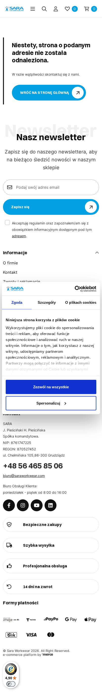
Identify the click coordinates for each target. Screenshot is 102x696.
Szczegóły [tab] (47, 302)
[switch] (10, 684)
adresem (19, 236)
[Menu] (32, 8)
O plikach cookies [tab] (80, 302)
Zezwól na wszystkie (51, 387)
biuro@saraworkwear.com (24, 476)
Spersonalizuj (48, 403)
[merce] (47, 655)
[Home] (14, 8)
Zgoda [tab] (17, 302)
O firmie (10, 262)
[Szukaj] (44, 8)
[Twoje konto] (55, 8)
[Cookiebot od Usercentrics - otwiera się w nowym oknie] (74, 289)
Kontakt (10, 272)
